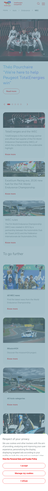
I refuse (24, 481)
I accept (24, 465)
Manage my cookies (24, 473)
